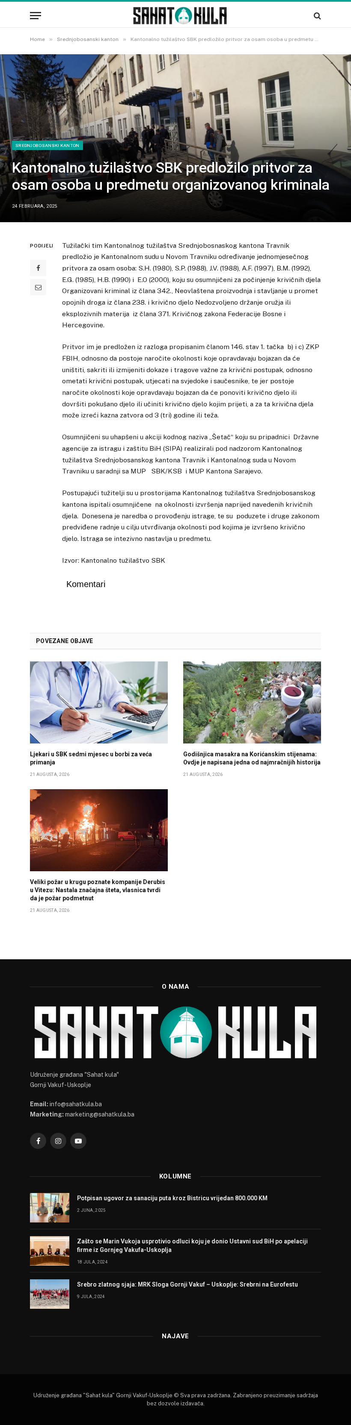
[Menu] (35, 15)
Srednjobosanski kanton (47, 145)
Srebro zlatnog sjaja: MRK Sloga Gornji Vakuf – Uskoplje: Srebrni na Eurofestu (187, 1284)
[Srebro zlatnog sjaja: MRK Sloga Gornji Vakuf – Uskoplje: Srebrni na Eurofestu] (49, 1294)
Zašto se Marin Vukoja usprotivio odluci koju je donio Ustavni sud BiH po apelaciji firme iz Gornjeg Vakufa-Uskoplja (192, 1245)
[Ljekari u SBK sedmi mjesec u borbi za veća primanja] (99, 702)
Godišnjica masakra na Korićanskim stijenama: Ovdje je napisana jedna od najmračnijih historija (252, 758)
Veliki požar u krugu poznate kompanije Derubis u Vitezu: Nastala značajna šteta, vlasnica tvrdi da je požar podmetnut (97, 890)
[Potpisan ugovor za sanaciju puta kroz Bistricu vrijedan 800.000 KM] (49, 1207)
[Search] (316, 15)
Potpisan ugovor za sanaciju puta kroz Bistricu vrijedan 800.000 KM (172, 1198)
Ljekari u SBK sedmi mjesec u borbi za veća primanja (91, 758)
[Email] (38, 287)
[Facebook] (38, 268)
